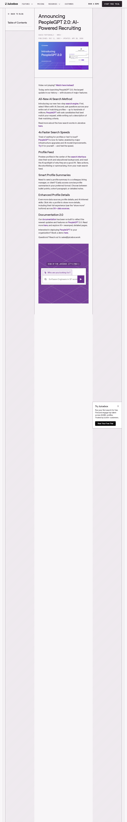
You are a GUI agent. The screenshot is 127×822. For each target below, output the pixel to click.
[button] (27, 4)
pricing (40, 4)
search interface (78, 157)
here (40, 126)
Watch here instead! (65, 85)
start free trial (112, 4)
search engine (72, 103)
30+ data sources (61, 208)
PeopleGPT (51, 112)
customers (69, 4)
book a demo (93, 4)
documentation (49, 219)
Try (39, 146)
